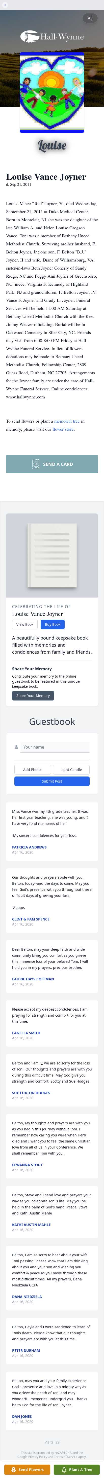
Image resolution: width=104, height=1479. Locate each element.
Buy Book (52, 624)
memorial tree (67, 421)
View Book (24, 624)
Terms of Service (65, 1457)
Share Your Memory (33, 695)
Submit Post (52, 781)
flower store (63, 429)
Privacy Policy (37, 1457)
